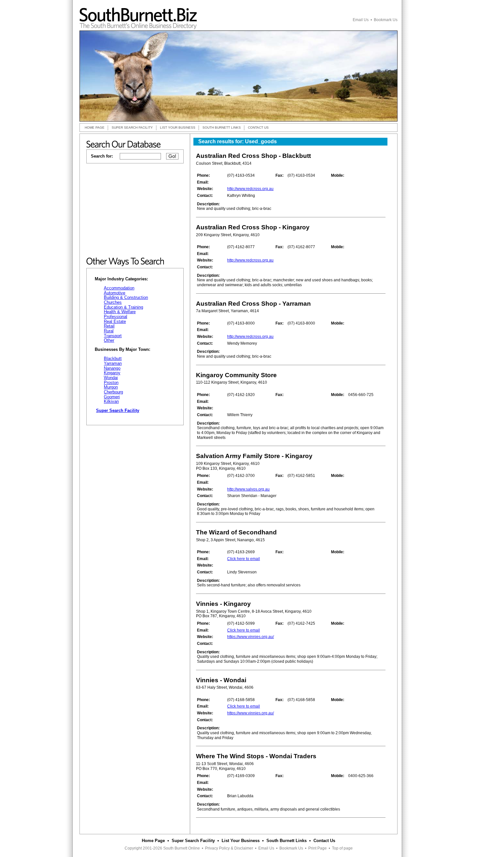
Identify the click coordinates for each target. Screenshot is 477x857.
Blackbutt (113, 358)
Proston (111, 382)
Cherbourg (113, 392)
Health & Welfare (120, 311)
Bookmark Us (386, 20)
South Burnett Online (181, 848)
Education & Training (123, 307)
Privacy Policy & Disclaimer (229, 848)
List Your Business (241, 840)
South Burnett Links (286, 840)
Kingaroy (112, 372)
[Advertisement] (135, 210)
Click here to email (243, 558)
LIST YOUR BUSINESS (177, 127)
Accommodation (119, 288)
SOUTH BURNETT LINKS (221, 127)
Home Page (153, 840)
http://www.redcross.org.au (250, 188)
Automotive (114, 292)
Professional (115, 316)
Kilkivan (111, 401)
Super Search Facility (193, 840)
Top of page (342, 848)
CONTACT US (258, 127)
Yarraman (113, 363)
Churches (113, 302)
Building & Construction (126, 297)
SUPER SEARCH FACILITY (132, 127)
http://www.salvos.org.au (248, 489)
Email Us (361, 20)
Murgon (111, 387)
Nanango (112, 368)
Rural (109, 330)
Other (109, 340)
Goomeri (112, 396)
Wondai (111, 377)
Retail (109, 326)
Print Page (317, 848)
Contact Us (324, 840)
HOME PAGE (94, 127)
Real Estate (115, 321)
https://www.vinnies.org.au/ (250, 636)
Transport (113, 335)
